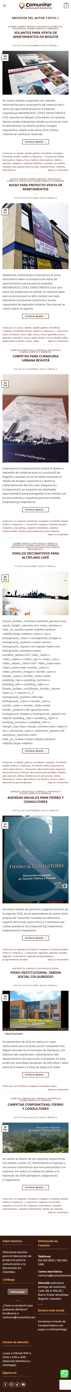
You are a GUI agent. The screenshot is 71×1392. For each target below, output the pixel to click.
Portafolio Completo (49, 27)
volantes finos (47, 166)
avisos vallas (30, 337)
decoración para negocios (51, 769)
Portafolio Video (48, 968)
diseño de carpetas (53, 1209)
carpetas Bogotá (58, 524)
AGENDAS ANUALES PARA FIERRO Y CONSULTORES (35, 800)
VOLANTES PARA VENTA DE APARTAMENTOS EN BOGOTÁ (35, 35)
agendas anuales (58, 952)
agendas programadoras (40, 956)
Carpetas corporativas (14, 527)
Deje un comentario (58, 170)
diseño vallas (61, 337)
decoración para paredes (43, 772)
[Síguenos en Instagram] (11, 1384)
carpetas (15, 350)
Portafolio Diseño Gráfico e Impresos (35, 28)
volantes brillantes (32, 163)
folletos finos (23, 160)
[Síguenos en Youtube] (23, 1384)
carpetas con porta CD (14, 1205)
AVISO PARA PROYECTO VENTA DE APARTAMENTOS (35, 187)
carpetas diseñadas (37, 527)
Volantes (17, 163)
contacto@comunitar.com (18, 1317)
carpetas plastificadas (30, 1209)
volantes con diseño (54, 163)
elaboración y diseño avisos (17, 341)
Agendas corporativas (14, 956)
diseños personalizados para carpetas (39, 531)
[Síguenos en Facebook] (5, 1384)
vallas (36, 341)
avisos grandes (49, 334)
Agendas (15, 791)
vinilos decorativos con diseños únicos (36, 779)
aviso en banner (10, 334)
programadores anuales (15, 959)
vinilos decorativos (12, 769)
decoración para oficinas (15, 772)
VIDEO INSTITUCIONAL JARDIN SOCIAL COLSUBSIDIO (35, 975)
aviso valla (26, 334)
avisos (14, 179)
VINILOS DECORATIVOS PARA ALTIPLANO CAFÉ (35, 555)
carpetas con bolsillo (49, 1202)
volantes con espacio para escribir (20, 166)
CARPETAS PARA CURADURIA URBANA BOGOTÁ (35, 358)
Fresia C (52, 18)
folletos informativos (42, 160)
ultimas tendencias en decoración (35, 776)
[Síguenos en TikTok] (17, 1384)
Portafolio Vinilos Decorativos (30, 547)
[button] (4, 6)
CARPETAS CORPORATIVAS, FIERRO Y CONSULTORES (35, 1107)
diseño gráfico (27, 27)
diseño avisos (45, 337)
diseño (12, 27)
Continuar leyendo (35, 142)
